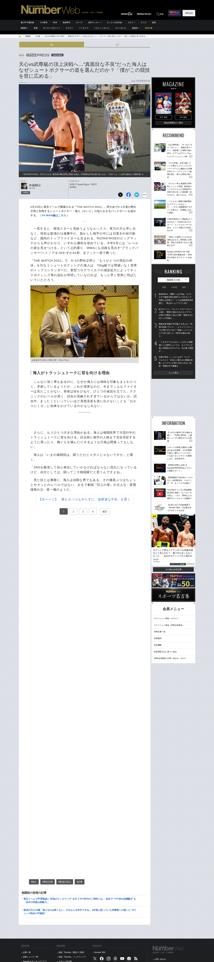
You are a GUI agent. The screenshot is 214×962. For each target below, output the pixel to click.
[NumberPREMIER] (174, 13)
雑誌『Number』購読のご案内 (71, 952)
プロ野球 (43, 22)
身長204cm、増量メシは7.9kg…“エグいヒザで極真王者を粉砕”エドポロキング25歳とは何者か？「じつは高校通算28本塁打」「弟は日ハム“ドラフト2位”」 (176, 298)
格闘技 (23, 28)
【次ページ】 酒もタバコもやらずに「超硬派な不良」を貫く (85, 499)
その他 (37, 36)
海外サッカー (94, 22)
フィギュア (83, 28)
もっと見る (173, 373)
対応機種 (158, 645)
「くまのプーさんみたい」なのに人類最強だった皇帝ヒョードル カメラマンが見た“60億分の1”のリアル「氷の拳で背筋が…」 (176, 346)
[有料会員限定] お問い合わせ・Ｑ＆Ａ (170, 658)
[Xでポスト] (120, 195)
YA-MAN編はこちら (54, 215)
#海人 (34, 882)
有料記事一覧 (159, 632)
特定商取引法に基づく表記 (165, 652)
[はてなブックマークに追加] (136, 195)
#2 (117, 44)
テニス (143, 22)
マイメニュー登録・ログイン (166, 618)
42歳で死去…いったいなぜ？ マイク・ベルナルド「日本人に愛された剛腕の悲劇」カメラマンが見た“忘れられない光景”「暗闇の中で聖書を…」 (176, 361)
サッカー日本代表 (114, 22)
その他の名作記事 (173, 569)
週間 (184, 287)
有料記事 (148, 28)
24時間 (174, 287)
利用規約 (158, 638)
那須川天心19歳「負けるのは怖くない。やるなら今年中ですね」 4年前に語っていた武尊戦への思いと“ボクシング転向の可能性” (80, 911)
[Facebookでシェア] (128, 195)
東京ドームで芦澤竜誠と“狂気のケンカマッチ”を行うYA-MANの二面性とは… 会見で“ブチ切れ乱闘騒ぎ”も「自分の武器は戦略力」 (80, 900)
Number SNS (99, 952)
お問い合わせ (160, 959)
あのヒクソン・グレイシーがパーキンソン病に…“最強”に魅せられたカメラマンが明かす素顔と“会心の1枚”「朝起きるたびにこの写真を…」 (176, 313)
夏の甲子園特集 (27, 22)
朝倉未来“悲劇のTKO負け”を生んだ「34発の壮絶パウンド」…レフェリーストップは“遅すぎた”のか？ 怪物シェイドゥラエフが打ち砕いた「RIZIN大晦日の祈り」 (176, 330)
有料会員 (189, 13)
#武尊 (80, 882)
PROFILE (26, 192)
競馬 (154, 22)
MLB (55, 22)
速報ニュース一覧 (30, 957)
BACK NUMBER (57, 55)
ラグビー (69, 28)
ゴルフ (130, 22)
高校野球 (66, 22)
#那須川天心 (64, 882)
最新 (164, 287)
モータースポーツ (50, 28)
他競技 (135, 28)
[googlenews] (129, 959)
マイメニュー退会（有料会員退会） (169, 625)
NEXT (104, 511)
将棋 (36, 28)
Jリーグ (79, 22)
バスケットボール (101, 28)
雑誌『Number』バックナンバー (72, 957)
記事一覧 (27, 952)
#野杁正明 (47, 882)
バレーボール (120, 28)
